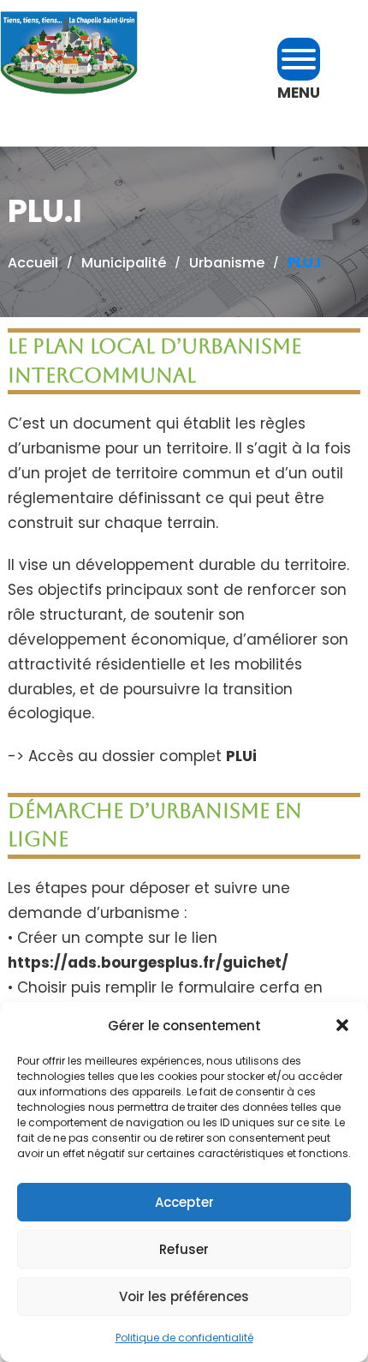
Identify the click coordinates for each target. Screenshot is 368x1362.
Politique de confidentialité (184, 1337)
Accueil (33, 263)
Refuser (184, 1249)
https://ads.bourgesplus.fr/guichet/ (148, 962)
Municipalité (123, 263)
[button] (342, 1025)
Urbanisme (226, 263)
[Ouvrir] (298, 59)
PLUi (241, 756)
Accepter (184, 1202)
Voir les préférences (184, 1296)
